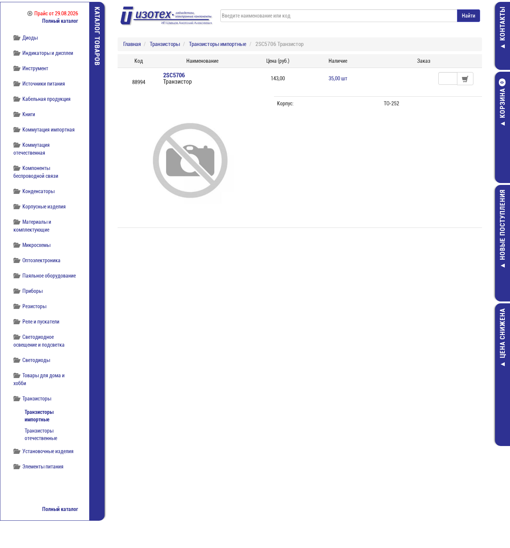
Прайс (56, 13)
